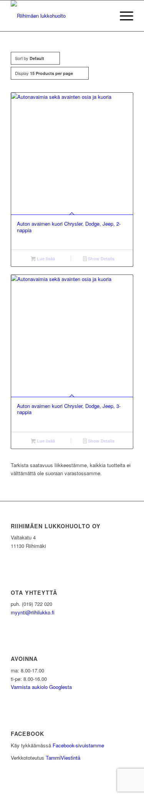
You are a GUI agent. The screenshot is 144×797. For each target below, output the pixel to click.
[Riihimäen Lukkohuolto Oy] (60, 15)
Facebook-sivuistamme (78, 745)
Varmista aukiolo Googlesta (41, 687)
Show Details (100, 258)
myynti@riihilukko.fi (33, 612)
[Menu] (122, 15)
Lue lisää (45, 258)
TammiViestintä (63, 757)
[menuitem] (122, 15)
